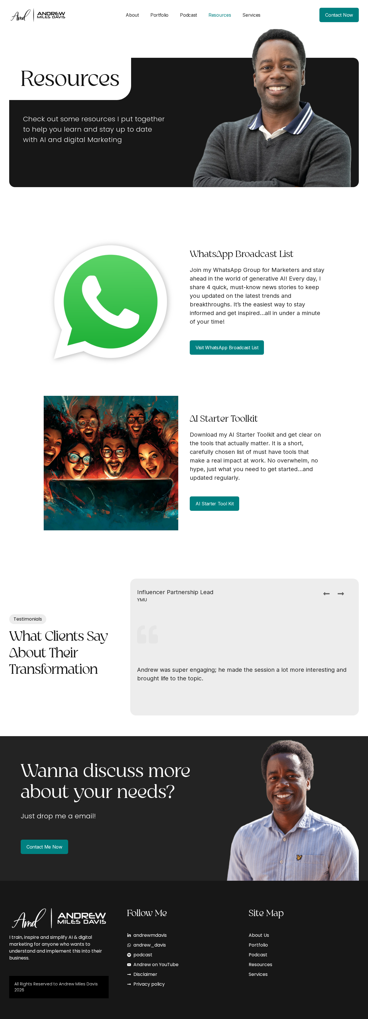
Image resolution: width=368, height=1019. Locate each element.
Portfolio (159, 15)
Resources (219, 15)
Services (251, 15)
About (132, 15)
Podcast (188, 15)
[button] (326, 593)
